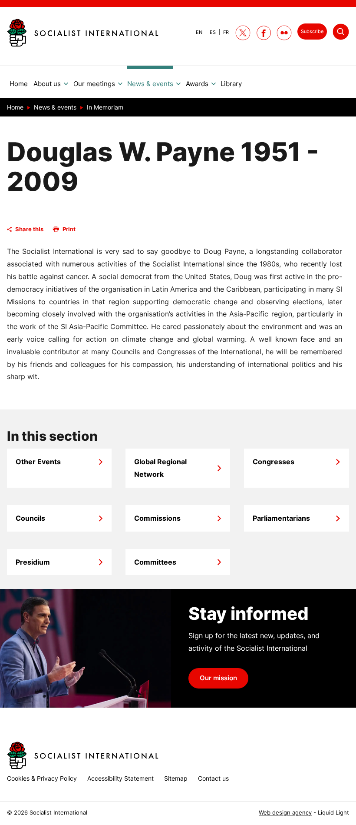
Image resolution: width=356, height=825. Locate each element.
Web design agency (285, 812)
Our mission (218, 678)
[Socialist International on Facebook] (263, 32)
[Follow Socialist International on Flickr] (284, 32)
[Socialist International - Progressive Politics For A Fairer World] (82, 33)
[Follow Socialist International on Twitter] (243, 32)
